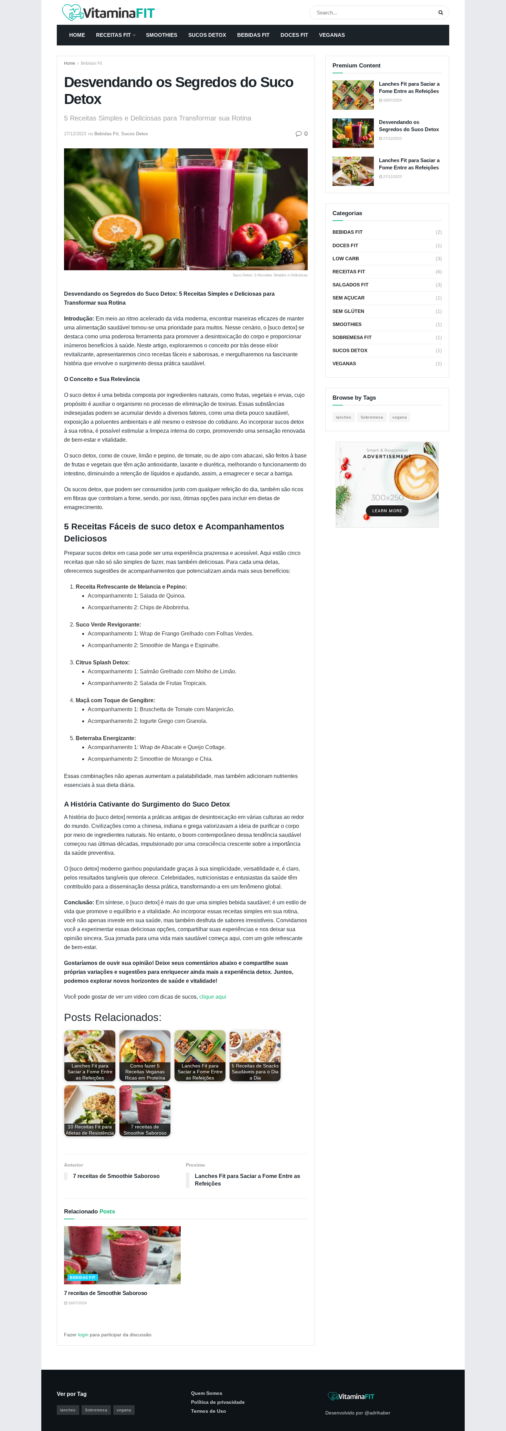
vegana (399, 417)
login (83, 1334)
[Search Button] (442, 12)
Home (77, 35)
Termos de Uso (208, 1411)
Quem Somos (206, 1393)
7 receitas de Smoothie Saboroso (105, 1293)
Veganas (332, 35)
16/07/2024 (77, 1303)
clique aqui (212, 997)
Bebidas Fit (253, 35)
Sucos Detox (207, 35)
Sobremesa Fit (352, 337)
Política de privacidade (218, 1402)
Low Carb (346, 258)
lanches (343, 417)
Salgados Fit (351, 284)
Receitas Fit (113, 35)
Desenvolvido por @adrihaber (357, 1413)
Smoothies (161, 35)
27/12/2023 (75, 133)
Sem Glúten (348, 311)
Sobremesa (372, 417)
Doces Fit (294, 35)
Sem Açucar (349, 298)
